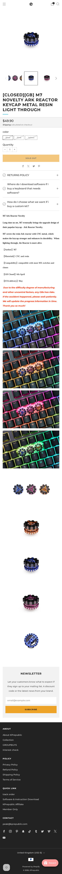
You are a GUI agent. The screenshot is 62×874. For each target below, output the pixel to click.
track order (9, 794)
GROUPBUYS (10, 745)
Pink (19, 137)
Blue (8, 137)
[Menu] (4, 4)
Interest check (11, 750)
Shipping (7, 125)
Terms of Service (12, 779)
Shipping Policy (11, 774)
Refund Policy (10, 769)
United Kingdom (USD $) (29, 853)
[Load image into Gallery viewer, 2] (31, 78)
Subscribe (31, 709)
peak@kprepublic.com (15, 824)
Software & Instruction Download (21, 799)
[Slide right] (55, 78)
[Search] (57, 3)
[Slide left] (6, 78)
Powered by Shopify (31, 867)
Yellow (31, 137)
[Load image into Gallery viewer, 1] (15, 78)
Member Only (10, 809)
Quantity (8, 144)
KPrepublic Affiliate (13, 804)
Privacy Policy (10, 764)
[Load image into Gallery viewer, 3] (47, 78)
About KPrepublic (12, 735)
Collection (8, 740)
